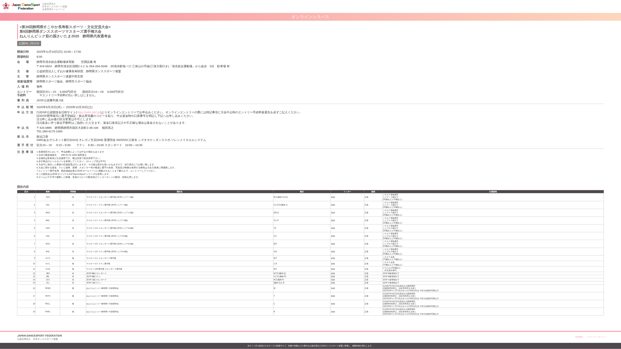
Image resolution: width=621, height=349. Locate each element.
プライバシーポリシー (596, 337)
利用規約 (579, 337)
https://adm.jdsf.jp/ (88, 112)
